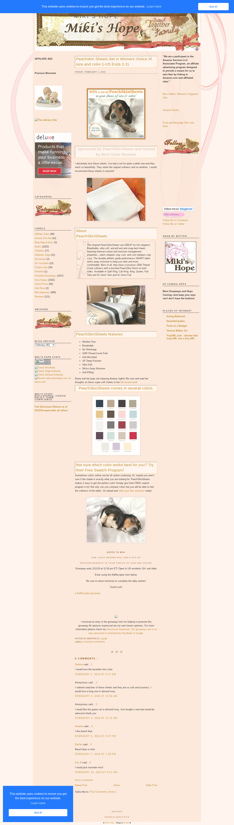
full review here (128, 382)
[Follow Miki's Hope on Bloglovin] (178, 210)
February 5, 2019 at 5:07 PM (95, 736)
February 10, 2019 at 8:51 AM (96, 772)
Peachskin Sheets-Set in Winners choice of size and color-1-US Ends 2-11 (114, 61)
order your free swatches (131, 490)
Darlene (79, 664)
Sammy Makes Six (177, 330)
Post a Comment (84, 780)
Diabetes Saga (42, 254)
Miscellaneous (42, 292)
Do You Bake (42, 263)
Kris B (78, 762)
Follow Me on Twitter (173, 224)
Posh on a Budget (177, 325)
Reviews (39, 296)
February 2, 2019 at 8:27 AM (95, 674)
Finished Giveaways (45, 275)
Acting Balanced (176, 316)
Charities (39, 250)
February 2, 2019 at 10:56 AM (96, 696)
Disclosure (40, 259)
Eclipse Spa (41, 267)
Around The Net (43, 238)
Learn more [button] (38, 803)
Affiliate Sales (42, 234)
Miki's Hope (96, 16)
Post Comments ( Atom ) (103, 791)
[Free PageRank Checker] (43, 364)
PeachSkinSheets (91, 236)
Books (38, 246)
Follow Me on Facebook (175, 220)
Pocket (126, 823)
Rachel (79, 744)
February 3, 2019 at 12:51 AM (96, 718)
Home (117, 785)
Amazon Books (171, 110)
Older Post (151, 785)
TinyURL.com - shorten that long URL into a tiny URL (182, 337)
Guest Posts (41, 284)
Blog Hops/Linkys (44, 242)
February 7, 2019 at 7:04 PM (95, 754)
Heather (79, 726)
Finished (39, 271)
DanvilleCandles (176, 321)
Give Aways (41, 280)
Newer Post (81, 785)
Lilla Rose (40, 288)
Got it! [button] (38, 812)
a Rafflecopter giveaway (87, 593)
